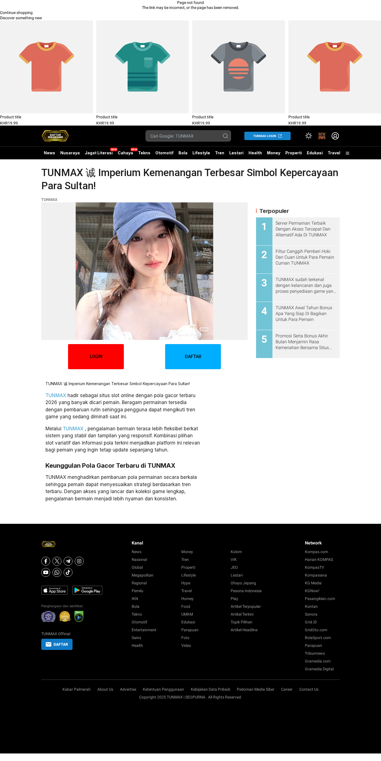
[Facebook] (45, 561)
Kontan (311, 606)
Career (287, 689)
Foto (185, 637)
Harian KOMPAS (319, 559)
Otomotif (164, 152)
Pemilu (137, 591)
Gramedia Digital (319, 669)
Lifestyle (201, 152)
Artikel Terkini (242, 614)
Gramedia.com (318, 661)
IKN (135, 598)
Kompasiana (316, 575)
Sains (136, 637)
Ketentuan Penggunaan (163, 689)
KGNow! (312, 591)
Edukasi (315, 152)
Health (255, 152)
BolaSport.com (318, 637)
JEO (234, 567)
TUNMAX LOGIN (264, 136)
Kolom (236, 551)
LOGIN (96, 356)
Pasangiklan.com (320, 598)
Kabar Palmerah (76, 689)
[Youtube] (45, 572)
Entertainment (144, 630)
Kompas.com (316, 551)
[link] (321, 135)
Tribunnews (315, 653)
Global (137, 567)
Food (185, 606)
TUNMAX (49, 199)
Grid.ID (311, 622)
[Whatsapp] (56, 572)
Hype (185, 583)
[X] (56, 561)
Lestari (236, 154)
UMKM (187, 614)
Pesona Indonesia (246, 591)
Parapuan (190, 630)
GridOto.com (316, 630)
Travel (334, 152)
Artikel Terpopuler (246, 606)
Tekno (144, 152)
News (49, 152)
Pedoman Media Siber (255, 689)
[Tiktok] (68, 572)
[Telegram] (68, 561)
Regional (139, 583)
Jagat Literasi (99, 152)
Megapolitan (142, 575)
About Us (105, 689)
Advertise (128, 689)
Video (186, 645)
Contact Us (309, 689)
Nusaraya (70, 152)
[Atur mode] (308, 135)
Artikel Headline (244, 630)
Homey (187, 598)
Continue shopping (16, 12)
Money (273, 152)
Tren (219, 152)
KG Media (313, 583)
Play (234, 598)
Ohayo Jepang (243, 583)
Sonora (311, 614)
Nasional (139, 559)
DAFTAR (193, 356)
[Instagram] (79, 561)
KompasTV (314, 567)
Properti (293, 152)
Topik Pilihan (241, 622)
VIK (234, 559)
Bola (183, 152)
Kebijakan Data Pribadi (210, 689)
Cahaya (125, 152)
